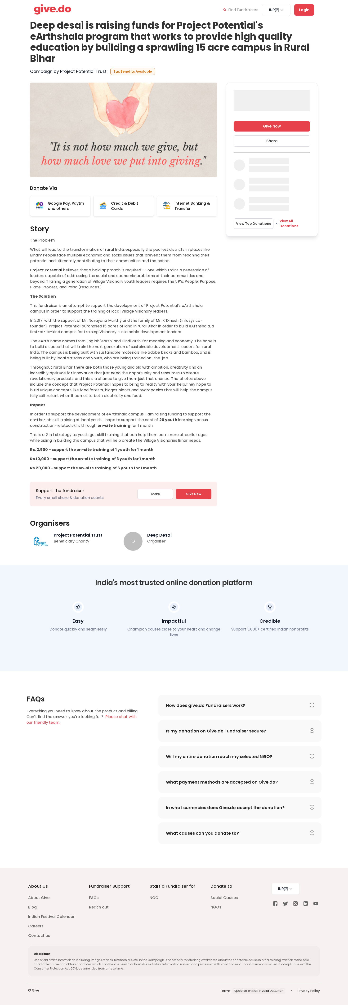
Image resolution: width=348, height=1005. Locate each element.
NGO (154, 897)
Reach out (99, 907)
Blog (32, 907)
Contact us (39, 935)
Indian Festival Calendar (51, 916)
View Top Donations (253, 223)
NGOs (215, 907)
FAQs (94, 897)
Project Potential (46, 270)
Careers (36, 926)
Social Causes (224, 897)
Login (304, 10)
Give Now (193, 494)
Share (155, 494)
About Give (38, 897)
